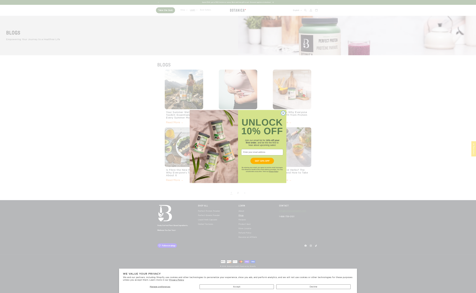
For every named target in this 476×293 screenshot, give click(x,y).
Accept (236, 287)
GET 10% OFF (262, 161)
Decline (313, 287)
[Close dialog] (283, 113)
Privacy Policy (176, 280)
